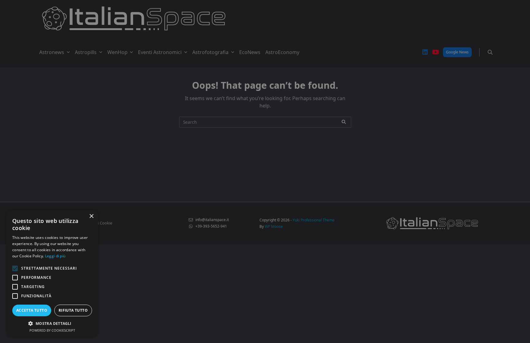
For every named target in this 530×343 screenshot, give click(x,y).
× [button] (91, 216)
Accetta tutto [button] (31, 310)
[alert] (265, 171)
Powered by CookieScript (52, 330)
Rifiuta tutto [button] (73, 310)
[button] (52, 323)
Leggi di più (55, 256)
